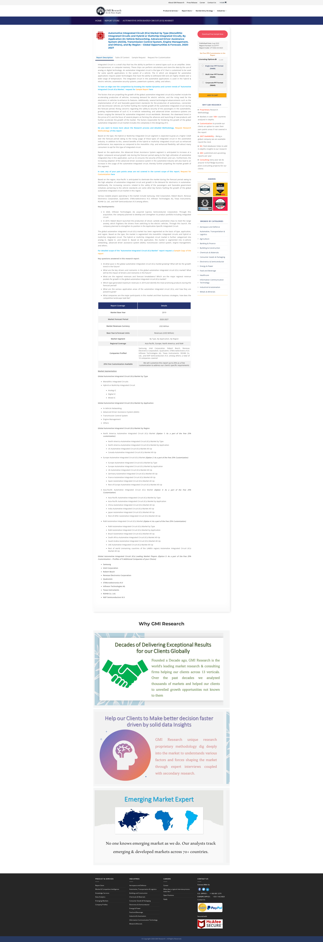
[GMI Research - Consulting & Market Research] (108, 11)
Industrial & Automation (210, 287)
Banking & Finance (208, 243)
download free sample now (212, 34)
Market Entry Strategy (204, 11)
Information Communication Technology (212, 281)
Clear (221, 60)
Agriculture (204, 239)
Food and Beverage (208, 270)
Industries (221, 11)
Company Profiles (101, 905)
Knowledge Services (102, 893)
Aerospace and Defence (210, 227)
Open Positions (168, 895)
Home (98, 20)
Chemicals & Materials (209, 252)
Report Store (187, 11)
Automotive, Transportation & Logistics (212, 233)
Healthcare (204, 275)
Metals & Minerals (207, 292)
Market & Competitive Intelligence (107, 889)
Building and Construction (138, 893)
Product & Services (170, 11)
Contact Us (212, 2)
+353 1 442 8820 (219, 897)
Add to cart (212, 95)
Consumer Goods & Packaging (212, 257)
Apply (165, 899)
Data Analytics (100, 897)
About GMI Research (176, 2)
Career (202, 2)
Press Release (192, 2)
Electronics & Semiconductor (212, 261)
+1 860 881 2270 (215, 893)
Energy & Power (206, 266)
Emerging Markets (101, 901)
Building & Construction (210, 248)
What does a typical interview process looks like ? (176, 890)
